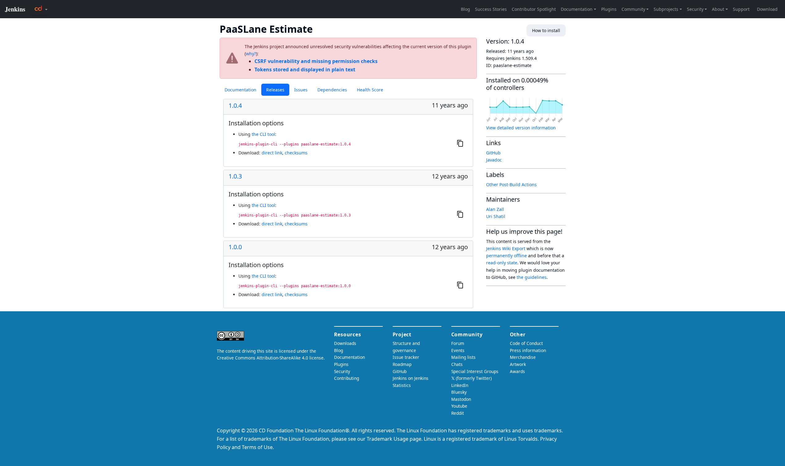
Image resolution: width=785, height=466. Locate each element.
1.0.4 (235, 105)
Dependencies (332, 90)
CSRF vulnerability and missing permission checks (316, 61)
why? (251, 54)
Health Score (370, 90)
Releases (275, 90)
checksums (296, 153)
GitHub (493, 153)
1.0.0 (235, 247)
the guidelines (532, 277)
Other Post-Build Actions (511, 184)
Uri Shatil (495, 216)
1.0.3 (235, 176)
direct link (272, 153)
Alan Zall (495, 209)
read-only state (501, 263)
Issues (301, 90)
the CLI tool (263, 134)
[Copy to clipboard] (460, 143)
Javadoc (494, 160)
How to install (546, 30)
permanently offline (506, 255)
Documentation (240, 90)
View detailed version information (521, 128)
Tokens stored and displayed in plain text (304, 69)
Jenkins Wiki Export (505, 248)
